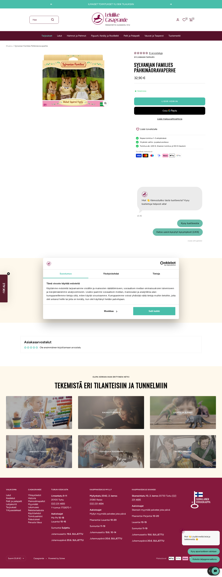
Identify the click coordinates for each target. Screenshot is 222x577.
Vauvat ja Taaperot (154, 35)
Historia (32, 498)
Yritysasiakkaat (13, 510)
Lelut (59, 35)
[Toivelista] (184, 19)
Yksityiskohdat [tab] (111, 273)
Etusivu (9, 46)
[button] (141, 53)
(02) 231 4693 (58, 503)
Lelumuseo (33, 507)
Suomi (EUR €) (14, 558)
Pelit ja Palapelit (132, 35)
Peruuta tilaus (35, 522)
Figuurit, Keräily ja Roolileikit (105, 35)
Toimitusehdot (35, 516)
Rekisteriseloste (36, 510)
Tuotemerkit (175, 35)
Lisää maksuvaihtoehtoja (169, 119)
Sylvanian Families (144, 57)
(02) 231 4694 (97, 503)
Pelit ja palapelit (14, 501)
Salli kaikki (154, 311)
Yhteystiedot (34, 495)
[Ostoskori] (191, 19)
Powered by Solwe (56, 558)
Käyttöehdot (34, 513)
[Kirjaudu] (177, 19)
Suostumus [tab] (66, 273)
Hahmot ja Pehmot (76, 35)
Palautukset (34, 519)
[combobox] (44, 20)
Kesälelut (10, 498)
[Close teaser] (8, 273)
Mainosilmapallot (36, 501)
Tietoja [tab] (156, 273)
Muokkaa (109, 311)
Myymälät (33, 504)
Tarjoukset (47, 35)
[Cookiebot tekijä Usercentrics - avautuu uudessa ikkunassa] (162, 263)
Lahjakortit (11, 504)
